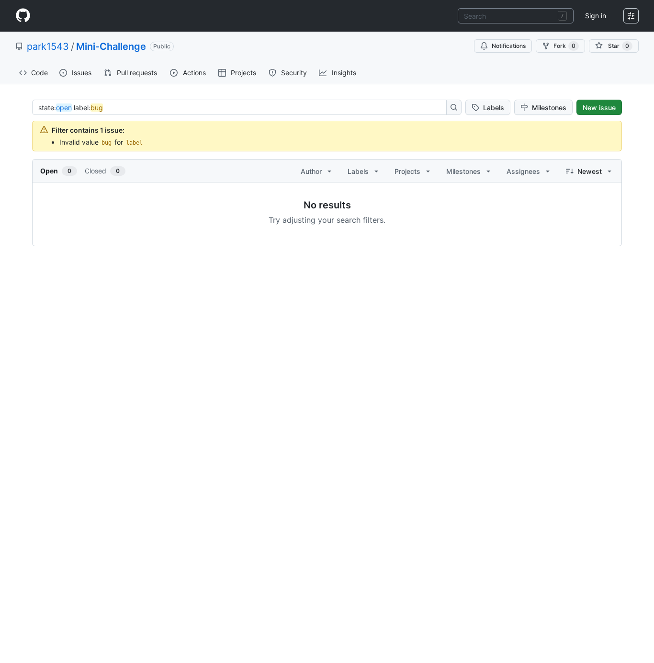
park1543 (48, 46)
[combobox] (515, 16)
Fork (564, 45)
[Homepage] (23, 16)
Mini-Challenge (111, 46)
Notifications (509, 45)
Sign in (595, 15)
